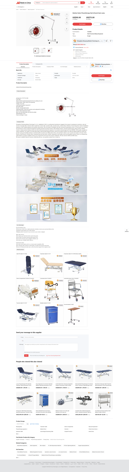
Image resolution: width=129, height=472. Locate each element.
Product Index (87, 462)
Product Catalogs (35, 424)
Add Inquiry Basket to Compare (43, 56)
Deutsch (62, 463)
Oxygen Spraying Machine (83, 445)
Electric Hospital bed (68, 426)
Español (37, 463)
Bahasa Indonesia (101, 463)
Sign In (74, 58)
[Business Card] (111, 70)
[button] (84, 66)
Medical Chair (43, 429)
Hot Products (31, 462)
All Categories (21, 6)
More (17, 457)
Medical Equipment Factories (36, 452)
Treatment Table (43, 426)
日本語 (79, 463)
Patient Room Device (93, 429)
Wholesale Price (66, 462)
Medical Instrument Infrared (98, 452)
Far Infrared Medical (21, 455)
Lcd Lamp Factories (63, 452)
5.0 (96, 66)
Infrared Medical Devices (84, 452)
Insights (98, 462)
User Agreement (72, 466)
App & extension (96, 6)
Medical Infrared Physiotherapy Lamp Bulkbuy (51, 455)
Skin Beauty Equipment (40, 9)
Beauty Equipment (31, 9)
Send (26, 355)
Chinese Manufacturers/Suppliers (48, 462)
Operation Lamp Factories (50, 452)
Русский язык (52, 463)
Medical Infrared (73, 452)
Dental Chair (91, 431)
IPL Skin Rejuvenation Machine (54, 445)
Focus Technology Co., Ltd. (56, 466)
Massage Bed (19, 426)
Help (89, 6)
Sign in (111, 3)
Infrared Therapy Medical (33, 455)
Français (47, 463)
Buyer (82, 6)
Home (17, 9)
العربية (72, 463)
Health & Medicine (23, 9)
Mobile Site (94, 462)
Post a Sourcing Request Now (53, 355)
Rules (112, 6)
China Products (38, 462)
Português (42, 463)
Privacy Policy (84, 466)
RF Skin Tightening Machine (69, 445)
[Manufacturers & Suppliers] (23, 2)
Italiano (57, 463)
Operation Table (19, 431)
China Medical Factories (22, 452)
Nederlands (67, 463)
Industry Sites (73, 462)
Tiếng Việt (95, 463)
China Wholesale (59, 462)
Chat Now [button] (104, 24)
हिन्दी (82, 463)
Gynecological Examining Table (46, 431)
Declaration (78, 466)
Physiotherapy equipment (21, 429)
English (33, 463)
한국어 (75, 463)
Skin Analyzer (42, 445)
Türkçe (91, 463)
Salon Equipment (33, 445)
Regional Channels (80, 462)
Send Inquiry (82, 24)
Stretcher (66, 429)
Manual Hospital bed (93, 426)
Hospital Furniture (68, 431)
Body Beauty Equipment (22, 445)
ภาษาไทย (86, 463)
